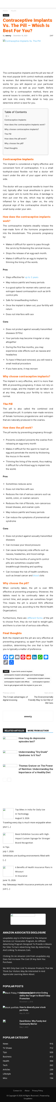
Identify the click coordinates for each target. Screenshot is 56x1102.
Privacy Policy (37, 1090)
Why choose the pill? (14, 143)
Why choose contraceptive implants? (21, 129)
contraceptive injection (41, 682)
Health (13, 10)
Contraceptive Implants (15, 120)
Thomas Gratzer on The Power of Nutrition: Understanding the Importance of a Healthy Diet (36, 769)
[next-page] (9, 780)
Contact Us (17, 1090)
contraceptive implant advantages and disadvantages (24, 675)
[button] (4, 4)
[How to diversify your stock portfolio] (11, 1011)
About (27, 1090)
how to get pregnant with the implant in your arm (23, 685)
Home (5, 10)
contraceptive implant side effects (16, 682)
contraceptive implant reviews (38, 678)
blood (36, 575)
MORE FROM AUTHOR (38, 731)
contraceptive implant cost (14, 678)
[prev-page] (4, 780)
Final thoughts (11, 148)
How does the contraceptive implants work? (24, 124)
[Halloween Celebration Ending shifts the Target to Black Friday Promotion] (18, 999)
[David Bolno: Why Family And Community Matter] (4, 1021)
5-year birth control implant (21, 671)
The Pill (7, 134)
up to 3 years (31, 277)
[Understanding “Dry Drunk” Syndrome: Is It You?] (10, 755)
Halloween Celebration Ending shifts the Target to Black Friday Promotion (35, 996)
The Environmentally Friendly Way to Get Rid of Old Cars (40, 700)
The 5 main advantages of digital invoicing (15, 698)
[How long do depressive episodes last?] (10, 741)
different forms (35, 618)
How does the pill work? (15, 138)
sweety (8, 35)
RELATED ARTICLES (14, 731)
